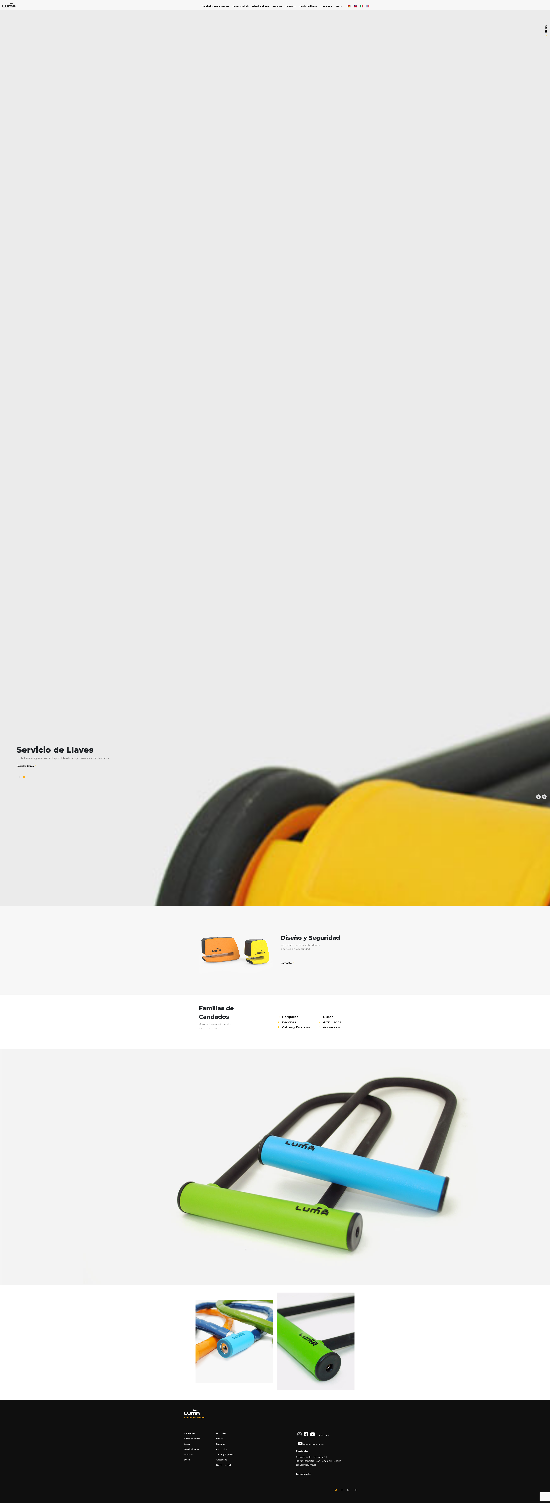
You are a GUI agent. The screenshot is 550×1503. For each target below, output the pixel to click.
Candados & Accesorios (215, 6)
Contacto (290, 6)
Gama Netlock (240, 6)
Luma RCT (326, 6)
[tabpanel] (275, 751)
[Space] (13, 5)
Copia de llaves (308, 6)
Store (339, 6)
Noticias (277, 6)
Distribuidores (260, 6)
